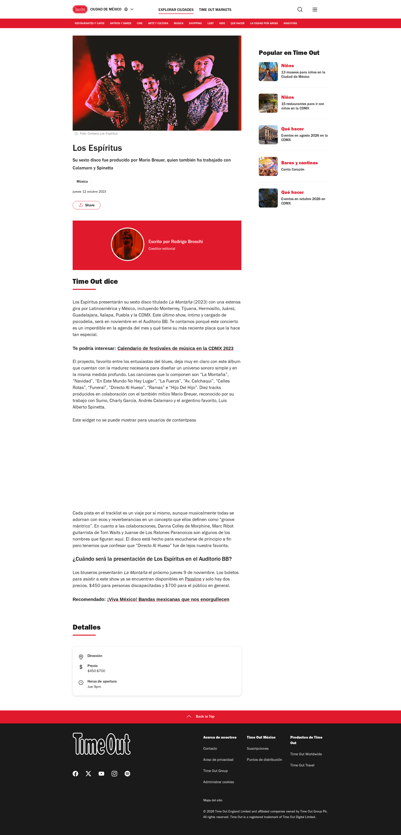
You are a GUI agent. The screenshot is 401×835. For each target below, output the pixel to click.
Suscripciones (257, 749)
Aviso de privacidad (218, 760)
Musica (178, 23)
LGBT (210, 23)
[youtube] (101, 773)
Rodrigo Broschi (187, 242)
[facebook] (75, 773)
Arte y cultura (158, 23)
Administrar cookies (218, 782)
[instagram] (114, 773)
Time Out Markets (215, 10)
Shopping (195, 23)
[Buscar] (300, 9)
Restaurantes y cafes (89, 23)
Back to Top (205, 717)
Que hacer (238, 23)
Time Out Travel (302, 766)
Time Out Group (215, 771)
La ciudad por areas (264, 23)
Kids (222, 23)
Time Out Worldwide (306, 754)
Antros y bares (120, 23)
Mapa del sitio (212, 800)
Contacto (210, 749)
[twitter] (88, 773)
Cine (139, 23)
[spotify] (127, 773)
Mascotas (290, 23)
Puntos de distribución (264, 760)
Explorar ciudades (176, 10)
